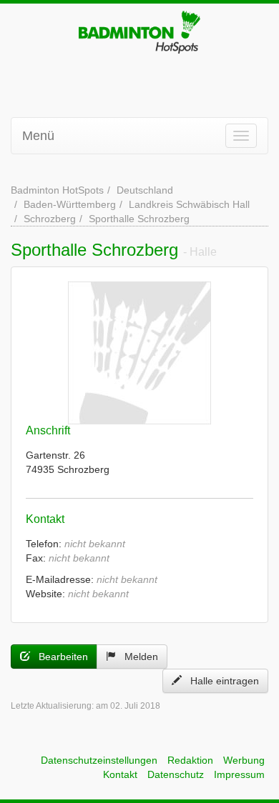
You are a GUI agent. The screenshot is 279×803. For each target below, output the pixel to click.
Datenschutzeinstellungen (99, 760)
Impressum (239, 774)
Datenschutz (175, 774)
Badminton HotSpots (57, 190)
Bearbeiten (59, 656)
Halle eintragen (220, 681)
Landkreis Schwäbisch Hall (189, 204)
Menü (38, 136)
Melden (137, 656)
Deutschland (145, 190)
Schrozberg (50, 218)
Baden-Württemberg (70, 204)
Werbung (244, 760)
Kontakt (120, 774)
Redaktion (190, 760)
